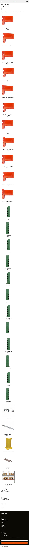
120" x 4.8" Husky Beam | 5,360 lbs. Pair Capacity (8, 150)
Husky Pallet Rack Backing (8, 484)
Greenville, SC (3, 525)
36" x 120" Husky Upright (7, 235)
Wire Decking (3, 497)
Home (2, 4)
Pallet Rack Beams (3, 496)
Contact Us (2, 531)
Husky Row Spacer (7, 467)
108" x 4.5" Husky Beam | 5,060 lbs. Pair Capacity (8, 97)
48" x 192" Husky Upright (7, 401)
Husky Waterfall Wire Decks (8, 417)
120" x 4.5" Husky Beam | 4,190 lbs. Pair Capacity (8, 132)
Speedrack (2, 507)
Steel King (2, 508)
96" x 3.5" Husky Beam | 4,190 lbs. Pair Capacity (8, 45)
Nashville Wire (3, 505)
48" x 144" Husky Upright (8, 384)
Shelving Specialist (3, 506)
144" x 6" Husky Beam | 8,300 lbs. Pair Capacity (7, 202)
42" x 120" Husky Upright (8, 285)
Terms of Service (3, 533)
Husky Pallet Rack (6, 4)
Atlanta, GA (2, 522)
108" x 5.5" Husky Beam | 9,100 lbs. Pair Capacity (8, 115)
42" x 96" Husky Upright (7, 268)
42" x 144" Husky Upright (7, 301)
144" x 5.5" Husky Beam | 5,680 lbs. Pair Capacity (8, 184)
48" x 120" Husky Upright (7, 368)
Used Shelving (3, 490)
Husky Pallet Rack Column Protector (8, 451)
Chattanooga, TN (3, 524)
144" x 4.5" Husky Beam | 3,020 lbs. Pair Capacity (8, 167)
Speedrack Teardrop (4, 513)
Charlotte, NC (3, 526)
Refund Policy (3, 532)
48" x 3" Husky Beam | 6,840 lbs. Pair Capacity (7, 28)
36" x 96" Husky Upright (8, 218)
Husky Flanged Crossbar (7, 434)
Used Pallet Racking (4, 489)
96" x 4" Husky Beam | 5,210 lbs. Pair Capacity (7, 63)
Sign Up (14, 542)
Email (2, 538)
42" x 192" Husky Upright (8, 318)
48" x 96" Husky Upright (8, 351)
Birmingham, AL (3, 527)
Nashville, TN (3, 523)
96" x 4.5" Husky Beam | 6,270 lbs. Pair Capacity (8, 80)
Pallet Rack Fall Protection (5, 499)
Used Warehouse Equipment (5, 491)
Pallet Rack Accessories (4, 498)
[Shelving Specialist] (14, 1)
